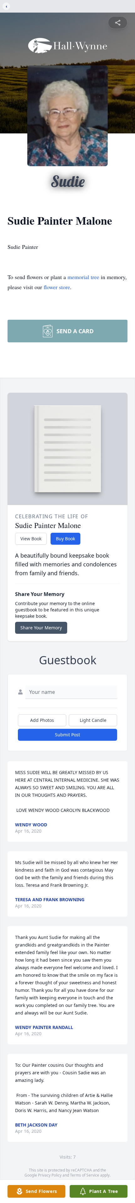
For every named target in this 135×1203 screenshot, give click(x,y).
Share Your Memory (41, 628)
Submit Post (67, 735)
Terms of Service (84, 1175)
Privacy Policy (50, 1175)
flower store (57, 287)
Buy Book (65, 539)
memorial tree (83, 277)
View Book (30, 539)
